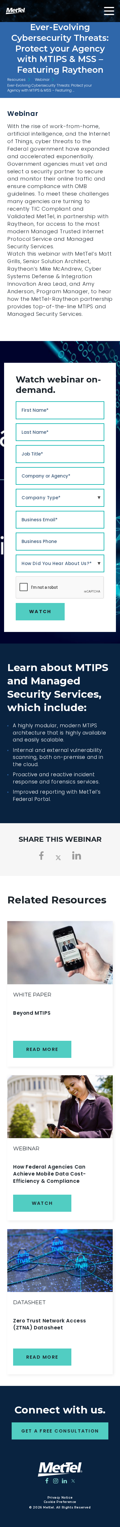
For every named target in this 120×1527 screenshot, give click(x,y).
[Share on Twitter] (58, 857)
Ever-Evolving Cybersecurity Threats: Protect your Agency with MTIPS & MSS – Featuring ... (49, 88)
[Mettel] (60, 1469)
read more (42, 1049)
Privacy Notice (60, 1497)
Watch (40, 611)
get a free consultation (60, 1431)
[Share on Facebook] (41, 855)
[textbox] (60, 498)
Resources (16, 79)
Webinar (42, 79)
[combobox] (60, 498)
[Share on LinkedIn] (76, 855)
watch (42, 1203)
